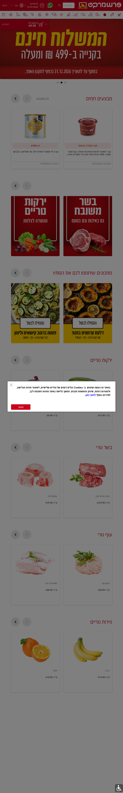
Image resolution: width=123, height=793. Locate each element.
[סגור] (11, 385)
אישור (20, 407)
